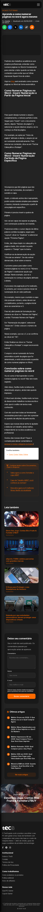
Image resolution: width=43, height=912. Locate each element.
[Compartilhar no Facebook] (10, 27)
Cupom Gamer (7, 894)
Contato (5, 859)
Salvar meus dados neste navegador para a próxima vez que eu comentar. (20, 690)
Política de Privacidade (10, 865)
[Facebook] (2, 847)
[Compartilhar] (32, 27)
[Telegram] (6, 847)
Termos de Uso (7, 862)
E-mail (9, 680)
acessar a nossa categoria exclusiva (18, 444)
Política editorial (8, 878)
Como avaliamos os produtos (12, 875)
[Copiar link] (26, 27)
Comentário (11, 653)
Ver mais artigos (21, 775)
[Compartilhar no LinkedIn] (21, 27)
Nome (9, 671)
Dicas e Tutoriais (10, 10)
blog (12, 81)
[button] (38, 5)
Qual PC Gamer (7, 891)
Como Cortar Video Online (18, 454)
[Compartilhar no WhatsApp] (4, 27)
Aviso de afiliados (8, 881)
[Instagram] (10, 847)
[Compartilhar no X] (15, 27)
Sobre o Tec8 (7, 856)
